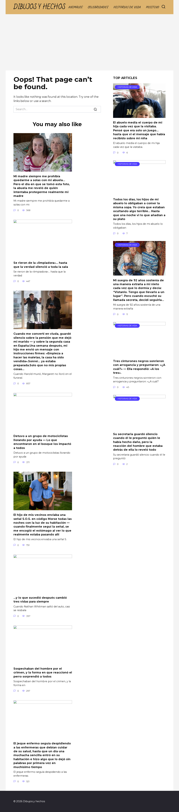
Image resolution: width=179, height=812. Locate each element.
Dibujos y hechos (39, 7)
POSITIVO (152, 7)
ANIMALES (75, 7)
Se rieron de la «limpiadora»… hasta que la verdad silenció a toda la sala (40, 264)
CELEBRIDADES (98, 7)
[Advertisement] (89, 44)
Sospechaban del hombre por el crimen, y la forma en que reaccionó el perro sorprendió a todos (42, 672)
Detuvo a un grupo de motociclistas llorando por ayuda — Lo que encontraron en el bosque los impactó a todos (42, 441)
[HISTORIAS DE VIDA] (139, 115)
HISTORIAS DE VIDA (127, 7)
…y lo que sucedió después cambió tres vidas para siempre (40, 599)
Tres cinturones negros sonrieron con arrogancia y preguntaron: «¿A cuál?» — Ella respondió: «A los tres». (139, 366)
